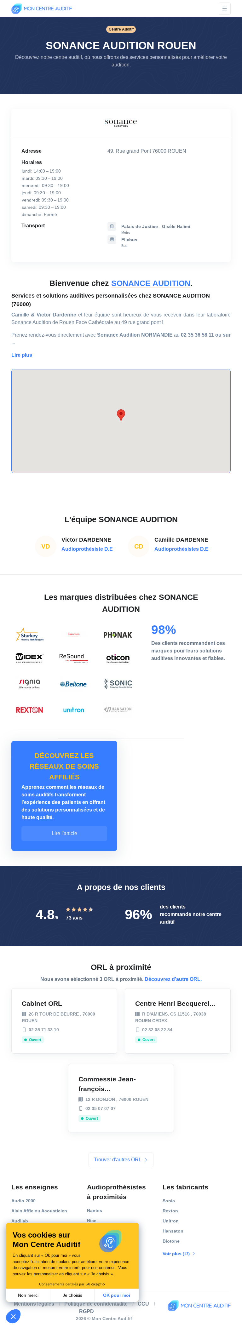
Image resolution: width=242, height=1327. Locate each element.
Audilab (19, 1220)
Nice (91, 1220)
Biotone (171, 1241)
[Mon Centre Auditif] (41, 8)
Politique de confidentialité (96, 1304)
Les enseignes (34, 1187)
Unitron (171, 1220)
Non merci (28, 1295)
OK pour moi (116, 1295)
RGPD (86, 1311)
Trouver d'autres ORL (118, 1159)
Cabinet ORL (42, 1003)
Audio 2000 (23, 1200)
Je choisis (72, 1295)
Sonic (169, 1200)
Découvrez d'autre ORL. (173, 979)
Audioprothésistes (116, 1191)
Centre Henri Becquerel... (175, 1003)
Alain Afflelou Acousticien (39, 1210)
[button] (21, 355)
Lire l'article (64, 833)
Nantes (94, 1210)
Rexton (170, 1210)
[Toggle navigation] (225, 9)
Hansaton (173, 1230)
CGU (143, 1304)
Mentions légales (34, 1304)
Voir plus (177, 1253)
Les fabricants (185, 1187)
